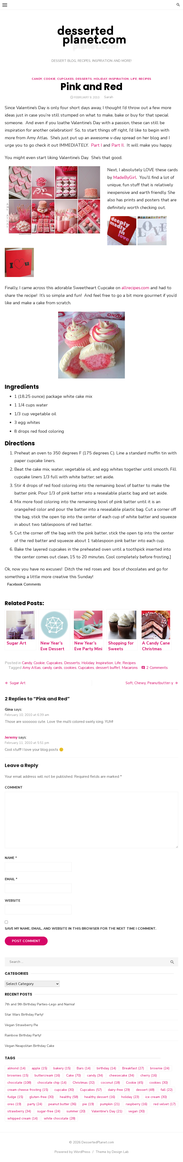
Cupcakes (65, 79)
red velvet (164, 1104)
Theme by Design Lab (112, 1152)
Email (11, 879)
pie (88, 1104)
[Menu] (5, 5)
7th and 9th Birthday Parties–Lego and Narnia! (40, 1004)
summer (75, 1111)
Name (11, 858)
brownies (17, 1075)
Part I (96, 145)
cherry (148, 1075)
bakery (62, 1068)
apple (39, 1068)
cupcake (64, 1089)
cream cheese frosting (27, 1089)
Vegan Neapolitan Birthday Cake (29, 1046)
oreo (14, 1104)
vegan (136, 1111)
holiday (130, 1097)
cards (57, 667)
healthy (69, 1097)
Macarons (130, 667)
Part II (118, 145)
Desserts (84, 79)
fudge (15, 1097)
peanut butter (62, 1104)
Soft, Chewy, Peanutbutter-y (149, 683)
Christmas (84, 1082)
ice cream (156, 1097)
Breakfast (133, 1068)
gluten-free (41, 1097)
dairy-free (119, 1089)
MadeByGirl (124, 177)
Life (134, 79)
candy (47, 667)
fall (167, 1089)
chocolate (19, 1082)
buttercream (47, 1075)
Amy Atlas (31, 667)
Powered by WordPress (72, 1152)
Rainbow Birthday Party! (23, 1035)
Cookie (50, 79)
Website (12, 900)
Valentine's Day (107, 1111)
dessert (145, 1089)
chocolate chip (51, 1082)
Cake (73, 1075)
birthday (106, 1068)
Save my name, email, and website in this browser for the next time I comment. (80, 928)
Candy (37, 79)
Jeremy (11, 737)
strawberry (19, 1111)
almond (16, 1068)
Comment (14, 787)
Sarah (108, 97)
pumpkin (110, 1104)
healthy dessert (99, 1097)
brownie (159, 1068)
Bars (84, 1068)
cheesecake (121, 1075)
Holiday (100, 79)
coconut (110, 1082)
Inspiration (119, 79)
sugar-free (48, 1111)
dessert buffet (108, 667)
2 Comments (157, 667)
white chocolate (59, 1118)
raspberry (136, 1104)
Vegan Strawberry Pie (21, 1025)
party (34, 1104)
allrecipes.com (135, 288)
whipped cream (22, 1118)
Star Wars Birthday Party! (24, 1014)
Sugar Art (17, 683)
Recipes (145, 79)
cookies (70, 667)
